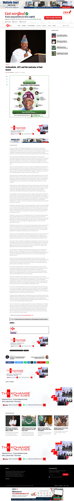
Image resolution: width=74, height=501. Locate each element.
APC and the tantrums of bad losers (16, 350)
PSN (32, 485)
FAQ (64, 485)
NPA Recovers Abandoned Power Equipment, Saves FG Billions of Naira (62, 42)
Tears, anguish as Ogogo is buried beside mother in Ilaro (62, 36)
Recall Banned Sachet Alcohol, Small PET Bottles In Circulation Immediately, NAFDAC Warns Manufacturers (62, 55)
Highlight (7, 64)
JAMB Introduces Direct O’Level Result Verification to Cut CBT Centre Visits (62, 48)
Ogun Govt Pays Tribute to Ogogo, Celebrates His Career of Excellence (44, 429)
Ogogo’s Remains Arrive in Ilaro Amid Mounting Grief (61, 428)
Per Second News (10, 72)
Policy (67, 485)
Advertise (61, 485)
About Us (56, 485)
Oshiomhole (26, 350)
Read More (8, 478)
